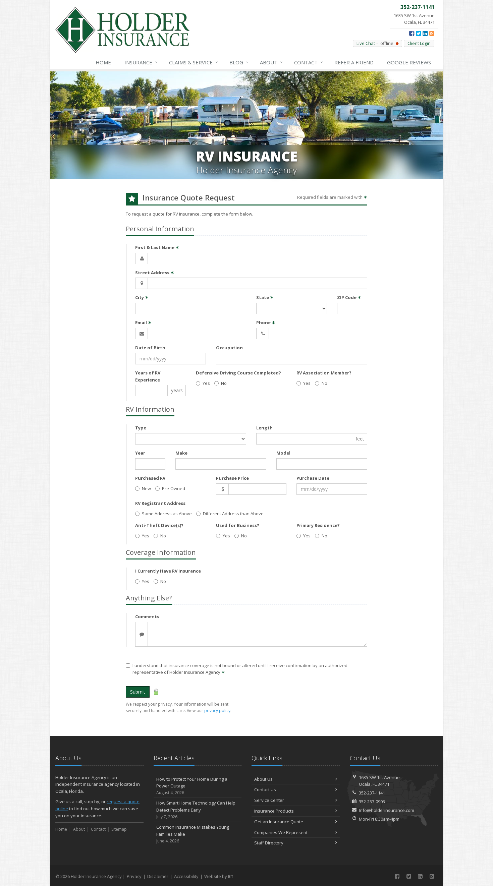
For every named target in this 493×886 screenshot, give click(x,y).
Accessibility (186, 876)
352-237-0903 (372, 802)
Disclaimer (157, 876)
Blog (239, 62)
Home (103, 62)
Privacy (134, 876)
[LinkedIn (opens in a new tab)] (425, 33)
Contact (308, 62)
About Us (263, 779)
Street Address (154, 273)
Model (283, 453)
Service (193, 62)
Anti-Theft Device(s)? (159, 525)
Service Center (269, 800)
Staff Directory (268, 843)
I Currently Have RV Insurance (168, 571)
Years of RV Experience (147, 376)
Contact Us (265, 789)
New (146, 488)
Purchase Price (232, 478)
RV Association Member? (323, 373)
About (271, 62)
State (265, 297)
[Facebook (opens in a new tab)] (411, 33)
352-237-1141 (372, 793)
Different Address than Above (233, 514)
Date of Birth (150, 348)
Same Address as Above (167, 514)
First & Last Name (157, 247)
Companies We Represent (281, 832)
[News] (431, 33)
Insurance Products (274, 811)
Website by (218, 876)
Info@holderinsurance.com (386, 810)
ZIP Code (349, 297)
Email (143, 322)
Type (140, 428)
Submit (137, 692)
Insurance (141, 62)
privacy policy (217, 710)
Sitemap (119, 829)
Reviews (409, 62)
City (142, 297)
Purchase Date (312, 478)
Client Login (419, 43)
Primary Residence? (318, 525)
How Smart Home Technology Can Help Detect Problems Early (195, 810)
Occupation (229, 348)
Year (140, 453)
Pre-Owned (173, 488)
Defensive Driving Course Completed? (238, 373)
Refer (354, 62)
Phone (265, 322)
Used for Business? (237, 525)
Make (181, 453)
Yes (206, 383)
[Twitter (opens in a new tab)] (418, 33)
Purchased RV (150, 478)
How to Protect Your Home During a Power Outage (191, 786)
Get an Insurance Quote (278, 822)
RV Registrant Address (160, 503)
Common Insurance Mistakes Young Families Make (192, 834)
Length (264, 428)
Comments (147, 616)
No (224, 383)
